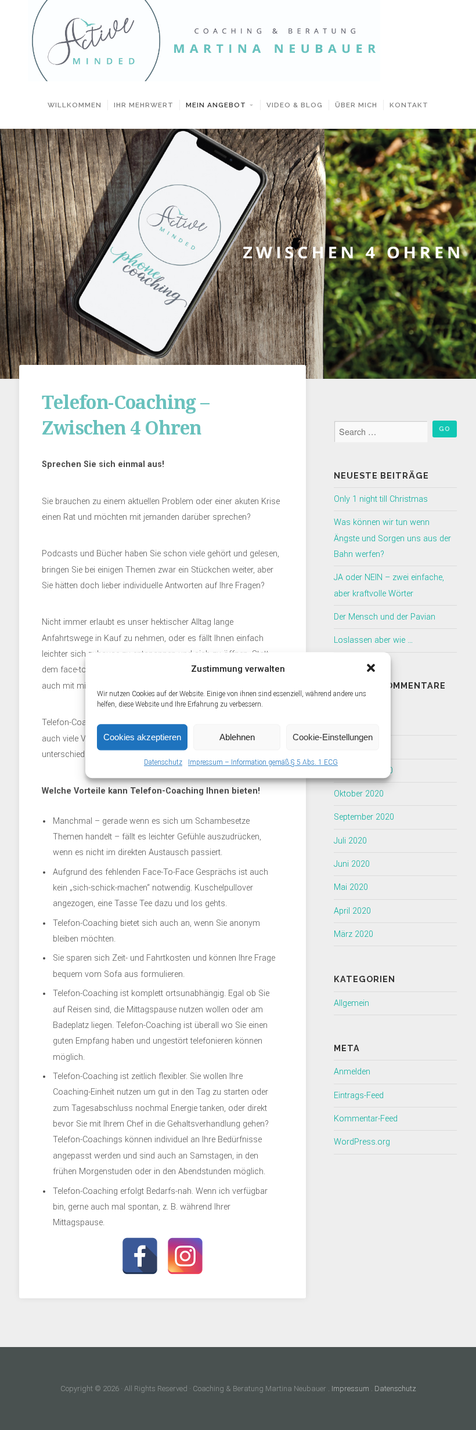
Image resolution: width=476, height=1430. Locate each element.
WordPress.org (362, 1142)
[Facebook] (139, 1256)
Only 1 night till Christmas (381, 499)
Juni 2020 (352, 864)
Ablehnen (237, 737)
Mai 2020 (351, 887)
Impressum (350, 1388)
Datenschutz (163, 762)
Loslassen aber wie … (373, 640)
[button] (372, 669)
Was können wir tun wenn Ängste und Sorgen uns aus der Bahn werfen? (392, 538)
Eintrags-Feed (359, 1095)
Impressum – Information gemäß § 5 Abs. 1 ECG (263, 762)
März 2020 (353, 934)
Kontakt (409, 105)
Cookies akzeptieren (142, 737)
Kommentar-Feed (366, 1119)
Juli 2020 (350, 841)
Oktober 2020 (359, 794)
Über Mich (356, 105)
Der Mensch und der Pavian (384, 617)
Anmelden (352, 1072)
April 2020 (352, 911)
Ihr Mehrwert (144, 105)
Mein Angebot (216, 105)
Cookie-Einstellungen (333, 737)
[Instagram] (185, 1256)
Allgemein (351, 1003)
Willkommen (75, 105)
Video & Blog (294, 105)
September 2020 (364, 817)
